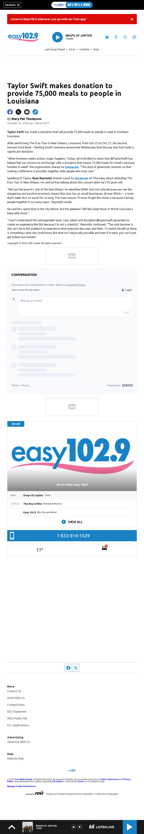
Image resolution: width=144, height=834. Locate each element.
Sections (10, 5)
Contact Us (14, 691)
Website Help (15, 758)
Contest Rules (16, 704)
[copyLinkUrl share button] (35, 112)
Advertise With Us (18, 741)
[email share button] (27, 112)
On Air (72, 49)
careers (81, 781)
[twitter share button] (18, 112)
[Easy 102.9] (72, 4)
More (96, 49)
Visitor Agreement (109, 779)
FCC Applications (18, 725)
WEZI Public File (17, 718)
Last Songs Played (55, 49)
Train (69, 38)
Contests (84, 49)
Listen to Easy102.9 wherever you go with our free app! (48, 19)
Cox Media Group (23, 779)
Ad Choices (58, 781)
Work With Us (16, 697)
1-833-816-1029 (73, 535)
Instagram (72, 167)
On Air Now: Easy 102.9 (72, 484)
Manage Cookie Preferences (21, 786)
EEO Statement (16, 711)
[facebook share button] (10, 112)
